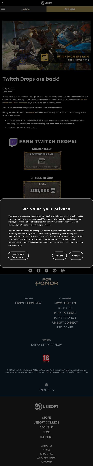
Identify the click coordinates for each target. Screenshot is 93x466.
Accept (76, 255)
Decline (59, 255)
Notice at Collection (33, 222)
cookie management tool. (39, 225)
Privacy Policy (14, 222)
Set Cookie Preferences (18, 255)
